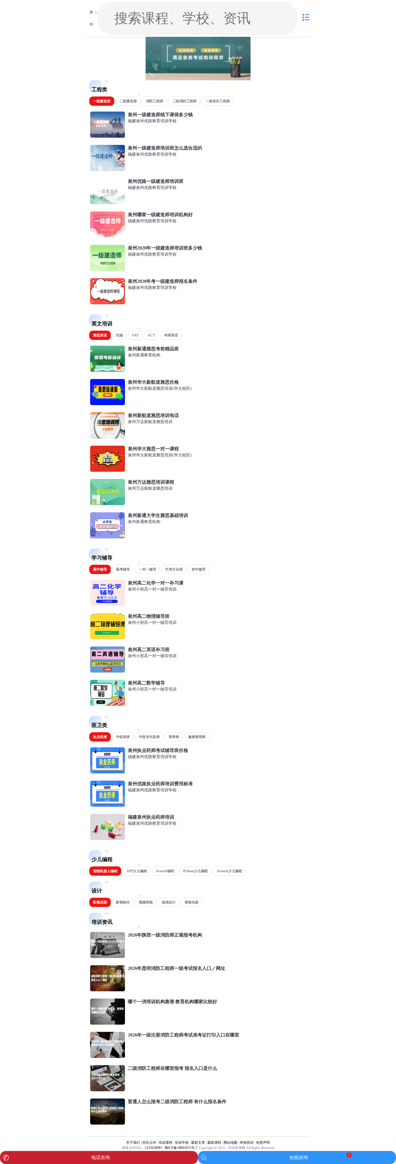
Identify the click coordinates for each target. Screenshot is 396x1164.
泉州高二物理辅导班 (149, 616)
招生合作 (149, 1143)
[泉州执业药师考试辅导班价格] (107, 772)
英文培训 (102, 324)
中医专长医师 (149, 737)
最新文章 (198, 1143)
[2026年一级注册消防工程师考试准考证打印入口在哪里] (107, 1056)
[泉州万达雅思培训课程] (107, 504)
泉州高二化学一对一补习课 (156, 582)
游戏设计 (169, 902)
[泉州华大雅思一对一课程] (107, 470)
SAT (135, 335)
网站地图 (230, 1143)
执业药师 (100, 737)
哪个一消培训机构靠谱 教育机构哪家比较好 (172, 1001)
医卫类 (99, 725)
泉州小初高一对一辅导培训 (152, 589)
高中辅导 (100, 569)
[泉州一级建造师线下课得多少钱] (107, 136)
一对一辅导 (147, 569)
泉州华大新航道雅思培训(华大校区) (160, 388)
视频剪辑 (146, 902)
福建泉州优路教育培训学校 (152, 121)
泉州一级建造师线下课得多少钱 (160, 114)
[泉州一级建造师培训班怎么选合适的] (107, 169)
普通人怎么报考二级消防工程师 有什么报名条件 (177, 1101)
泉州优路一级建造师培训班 (156, 181)
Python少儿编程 (195, 871)
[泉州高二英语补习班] (107, 671)
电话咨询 (100, 1157)
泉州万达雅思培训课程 (151, 482)
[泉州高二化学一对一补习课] (107, 604)
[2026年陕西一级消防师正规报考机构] (107, 956)
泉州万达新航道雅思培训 (150, 422)
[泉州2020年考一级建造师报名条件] (107, 303)
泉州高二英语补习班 (149, 649)
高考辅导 (123, 569)
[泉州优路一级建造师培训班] (107, 203)
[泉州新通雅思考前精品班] (107, 370)
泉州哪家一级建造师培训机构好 (160, 214)
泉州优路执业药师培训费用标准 (160, 783)
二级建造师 (128, 101)
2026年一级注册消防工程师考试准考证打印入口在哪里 (183, 1034)
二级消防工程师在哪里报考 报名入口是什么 (172, 1068)
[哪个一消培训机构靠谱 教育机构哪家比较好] (107, 1023)
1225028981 (153, 1148)
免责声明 (263, 1143)
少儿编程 (102, 859)
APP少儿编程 (136, 871)
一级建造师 (101, 101)
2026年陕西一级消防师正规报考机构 (165, 934)
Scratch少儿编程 (229, 871)
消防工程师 (154, 101)
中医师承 (123, 737)
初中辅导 (199, 569)
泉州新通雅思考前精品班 (153, 348)
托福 (119, 335)
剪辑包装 (192, 902)
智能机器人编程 (105, 871)
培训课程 (165, 1143)
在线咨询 (298, 1157)
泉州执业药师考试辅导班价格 (158, 750)
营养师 (174, 737)
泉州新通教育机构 (144, 355)
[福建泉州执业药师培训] (107, 839)
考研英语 (171, 335)
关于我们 (133, 1143)
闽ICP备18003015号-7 (180, 1148)
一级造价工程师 (218, 101)
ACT (151, 335)
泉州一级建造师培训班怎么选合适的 (165, 147)
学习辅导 (102, 558)
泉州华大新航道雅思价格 (153, 382)
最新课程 (214, 1143)
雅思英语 (100, 335)
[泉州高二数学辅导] (107, 704)
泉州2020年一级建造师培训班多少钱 (165, 247)
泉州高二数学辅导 (146, 682)
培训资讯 (102, 922)
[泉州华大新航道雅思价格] (107, 404)
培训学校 (182, 1143)
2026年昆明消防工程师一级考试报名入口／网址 (176, 968)
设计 (97, 891)
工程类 (99, 89)
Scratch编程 (165, 871)
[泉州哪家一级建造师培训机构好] (107, 236)
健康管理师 (197, 737)
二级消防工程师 (184, 101)
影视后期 (100, 902)
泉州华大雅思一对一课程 (153, 448)
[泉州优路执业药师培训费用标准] (107, 805)
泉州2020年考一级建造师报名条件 (162, 281)
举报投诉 (247, 1143)
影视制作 (123, 902)
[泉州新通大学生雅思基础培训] (107, 537)
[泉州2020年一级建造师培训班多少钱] (107, 269)
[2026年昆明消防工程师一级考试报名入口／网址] (107, 990)
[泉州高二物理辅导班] (107, 638)
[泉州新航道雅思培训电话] (107, 437)
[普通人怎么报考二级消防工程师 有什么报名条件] (107, 1123)
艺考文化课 (174, 569)
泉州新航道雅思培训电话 (153, 415)
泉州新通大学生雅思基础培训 (158, 515)
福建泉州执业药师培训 (151, 817)
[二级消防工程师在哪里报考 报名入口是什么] (107, 1090)
